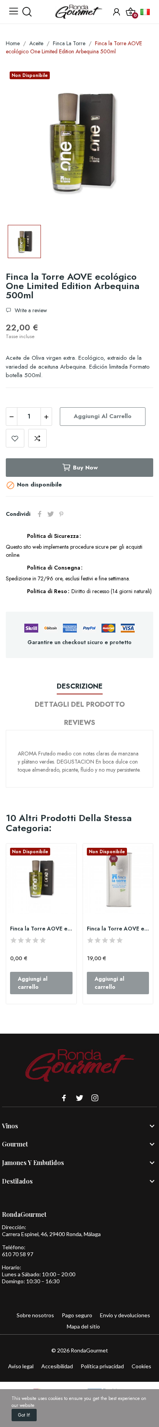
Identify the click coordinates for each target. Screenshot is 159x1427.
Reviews (79, 723)
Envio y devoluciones (125, 1315)
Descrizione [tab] (80, 686)
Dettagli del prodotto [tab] (80, 704)
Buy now (85, 467)
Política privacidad (102, 1366)
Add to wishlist (15, 438)
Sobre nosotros (35, 1315)
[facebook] (64, 1098)
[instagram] (95, 1098)
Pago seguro (77, 1315)
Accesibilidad (57, 1366)
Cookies (141, 1366)
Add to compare (37, 438)
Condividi (39, 514)
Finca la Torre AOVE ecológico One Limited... (41, 928)
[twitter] (79, 1098)
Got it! (24, 1415)
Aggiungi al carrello (103, 416)
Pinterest (61, 514)
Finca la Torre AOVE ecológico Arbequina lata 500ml (118, 928)
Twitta (50, 514)
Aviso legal (21, 1366)
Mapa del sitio (83, 1326)
